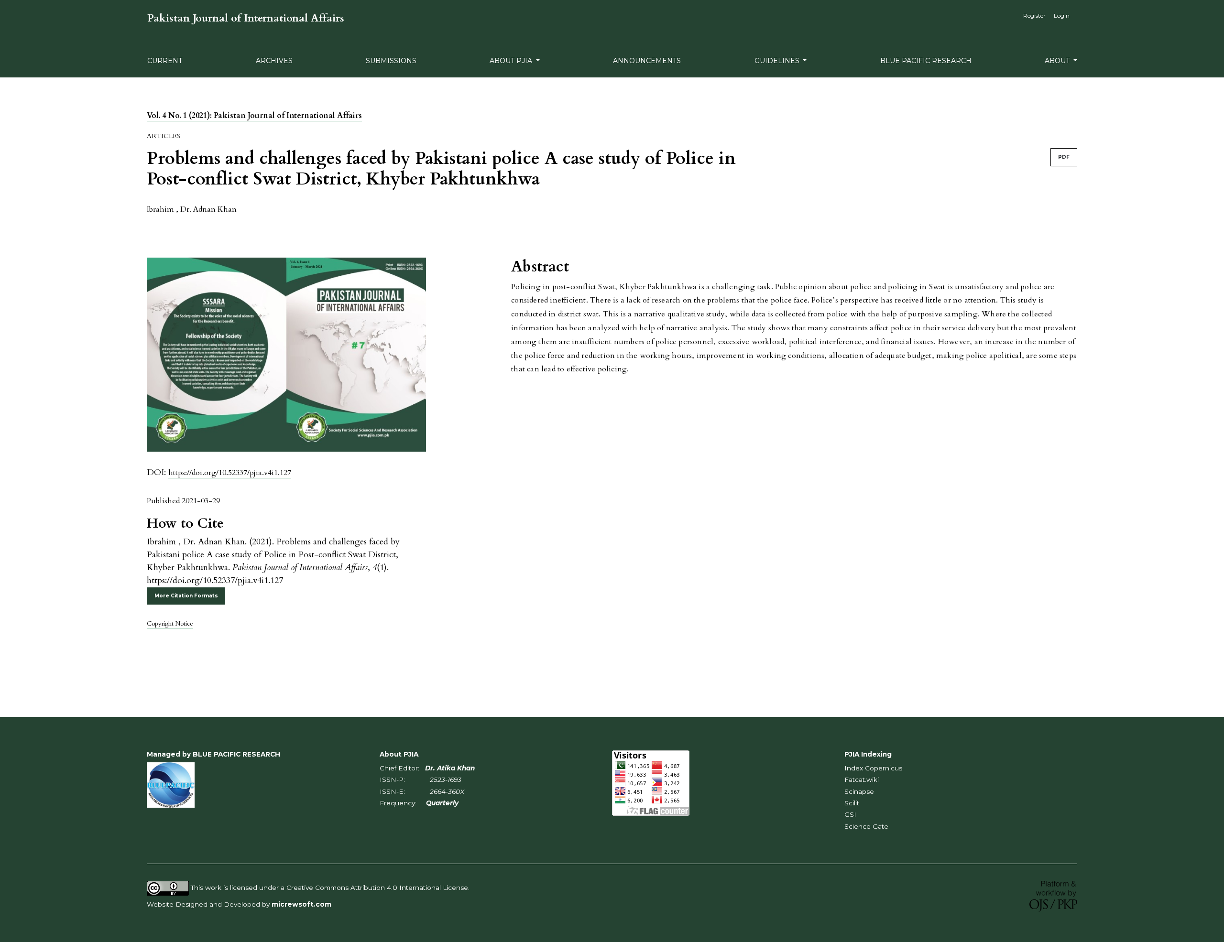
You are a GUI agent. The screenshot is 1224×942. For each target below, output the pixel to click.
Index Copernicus (873, 768)
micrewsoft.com (301, 904)
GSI (850, 814)
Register (1034, 15)
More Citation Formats (186, 596)
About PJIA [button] (512, 60)
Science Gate (866, 826)
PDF (1064, 157)
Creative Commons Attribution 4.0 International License (377, 887)
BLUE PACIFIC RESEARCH (926, 60)
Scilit (851, 803)
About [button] (1058, 60)
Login (1062, 15)
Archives (274, 60)
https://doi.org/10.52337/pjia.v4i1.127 (229, 472)
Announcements (647, 60)
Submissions (391, 60)
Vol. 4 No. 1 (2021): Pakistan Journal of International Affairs (254, 115)
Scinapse (859, 791)
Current (164, 60)
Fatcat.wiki (861, 779)
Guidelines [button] (777, 60)
